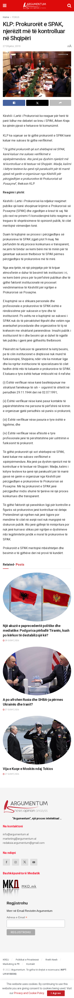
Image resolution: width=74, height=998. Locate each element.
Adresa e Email (17, 917)
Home (6, 17)
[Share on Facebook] (14, 103)
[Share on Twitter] (37, 103)
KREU (6, 959)
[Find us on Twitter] (24, 862)
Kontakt (30, 964)
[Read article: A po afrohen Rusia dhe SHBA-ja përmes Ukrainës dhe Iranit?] (37, 671)
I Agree (56, 993)
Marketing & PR (11, 964)
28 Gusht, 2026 (12, 640)
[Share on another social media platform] (60, 103)
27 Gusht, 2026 (12, 710)
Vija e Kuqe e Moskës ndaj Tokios (28, 769)
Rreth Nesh (51, 959)
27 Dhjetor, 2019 (11, 46)
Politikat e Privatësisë (27, 959)
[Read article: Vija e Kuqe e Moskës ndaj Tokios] (37, 740)
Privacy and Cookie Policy (29, 993)
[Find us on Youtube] (33, 862)
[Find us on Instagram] (15, 862)
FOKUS (15, 17)
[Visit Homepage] (34, 5)
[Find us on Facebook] (6, 862)
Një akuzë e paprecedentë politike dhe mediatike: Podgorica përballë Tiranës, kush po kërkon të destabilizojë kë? (36, 630)
